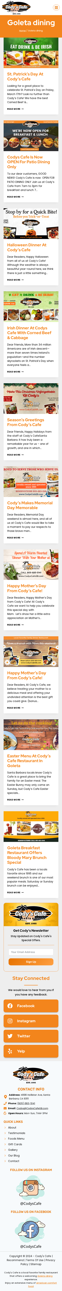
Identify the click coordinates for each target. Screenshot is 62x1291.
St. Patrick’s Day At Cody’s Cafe (25, 76)
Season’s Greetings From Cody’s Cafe (25, 422)
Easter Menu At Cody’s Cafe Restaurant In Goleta (29, 760)
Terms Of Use (34, 1260)
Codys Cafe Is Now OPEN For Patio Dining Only (28, 161)
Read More (15, 109)
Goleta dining (45, 1276)
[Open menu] (56, 7)
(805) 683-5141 (26, 1103)
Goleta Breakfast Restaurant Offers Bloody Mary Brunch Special (26, 855)
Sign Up (31, 961)
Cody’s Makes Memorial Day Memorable (30, 505)
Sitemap (35, 1264)
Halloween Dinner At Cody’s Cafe (26, 247)
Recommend (15, 1260)
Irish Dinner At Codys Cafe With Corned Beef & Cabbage (29, 332)
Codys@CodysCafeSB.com (32, 1108)
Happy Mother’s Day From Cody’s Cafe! (26, 588)
